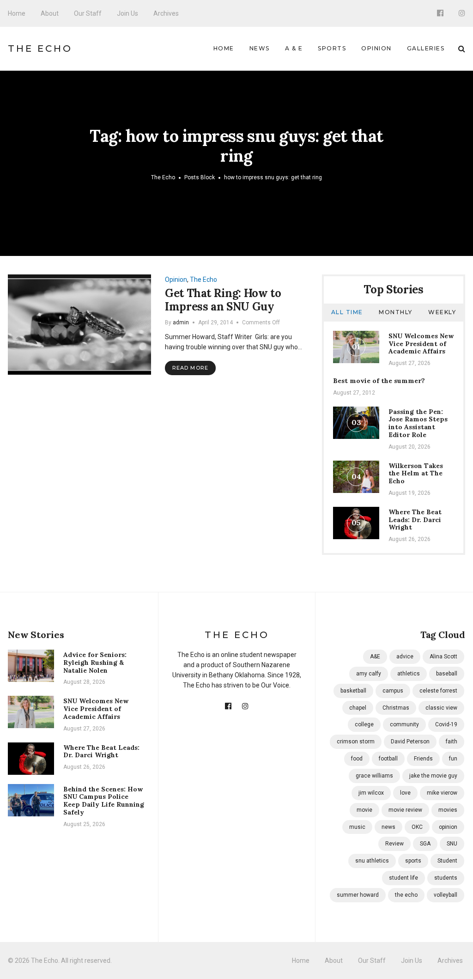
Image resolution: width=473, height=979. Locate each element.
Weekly (442, 312)
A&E (375, 656)
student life (403, 878)
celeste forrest (438, 690)
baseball (446, 673)
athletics (408, 673)
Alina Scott (443, 656)
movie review (405, 810)
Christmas (395, 708)
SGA (425, 843)
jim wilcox (371, 793)
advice (404, 656)
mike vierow (442, 793)
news (388, 827)
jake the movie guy (433, 775)
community (404, 724)
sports (413, 860)
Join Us (127, 13)
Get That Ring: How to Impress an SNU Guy (223, 300)
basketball (353, 690)
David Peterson (410, 741)
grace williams (374, 775)
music (357, 827)
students (445, 878)
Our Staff (88, 13)
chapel (357, 708)
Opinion (376, 48)
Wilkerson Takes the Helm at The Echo (415, 474)
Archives (166, 13)
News (259, 48)
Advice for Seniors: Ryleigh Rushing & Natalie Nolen (95, 663)
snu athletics (372, 860)
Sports (332, 48)
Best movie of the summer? (379, 381)
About (50, 13)
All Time (347, 312)
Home (16, 13)
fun (453, 758)
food (357, 758)
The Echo (40, 48)
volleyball (445, 895)
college (364, 724)
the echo (406, 895)
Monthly (395, 312)
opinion (448, 827)
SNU (452, 843)
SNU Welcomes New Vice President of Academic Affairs (421, 344)
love (405, 793)
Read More (190, 368)
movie (364, 810)
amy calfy (368, 673)
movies (447, 810)
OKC (417, 827)
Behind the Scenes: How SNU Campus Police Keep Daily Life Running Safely (103, 800)
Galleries (426, 48)
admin (181, 322)
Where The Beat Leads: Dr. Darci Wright (415, 520)
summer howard (358, 895)
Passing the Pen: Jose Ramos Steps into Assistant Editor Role (418, 423)
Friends (423, 758)
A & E (294, 48)
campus (392, 690)
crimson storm (356, 741)
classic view (441, 708)
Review (394, 843)
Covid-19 (446, 724)
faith (451, 741)
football (388, 758)
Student (447, 860)
